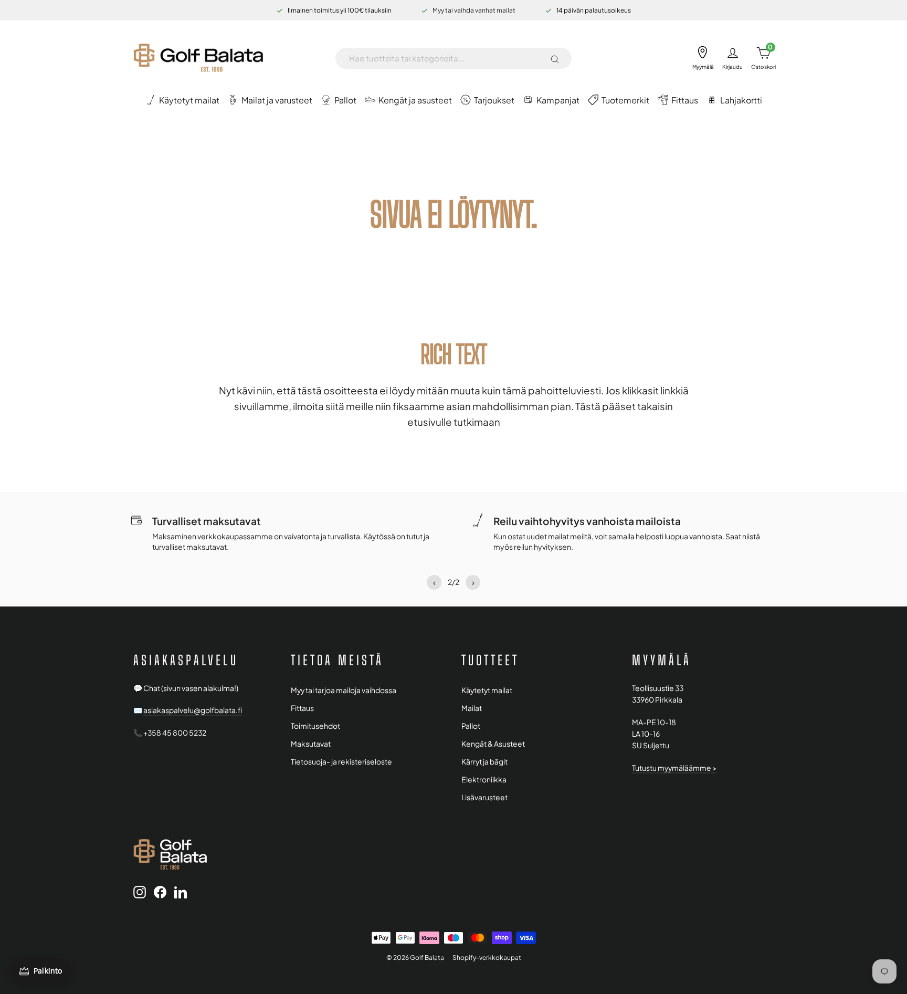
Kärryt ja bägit (484, 761)
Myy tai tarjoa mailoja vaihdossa (343, 690)
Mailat (471, 708)
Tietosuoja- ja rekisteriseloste (341, 761)
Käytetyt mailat (486, 690)
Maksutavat (311, 743)
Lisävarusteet (484, 797)
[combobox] (445, 58)
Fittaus (302, 708)
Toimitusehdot (315, 725)
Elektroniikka (484, 779)
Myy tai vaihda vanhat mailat (474, 10)
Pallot (470, 725)
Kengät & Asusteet (493, 743)
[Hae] (554, 58)
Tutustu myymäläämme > (674, 767)
